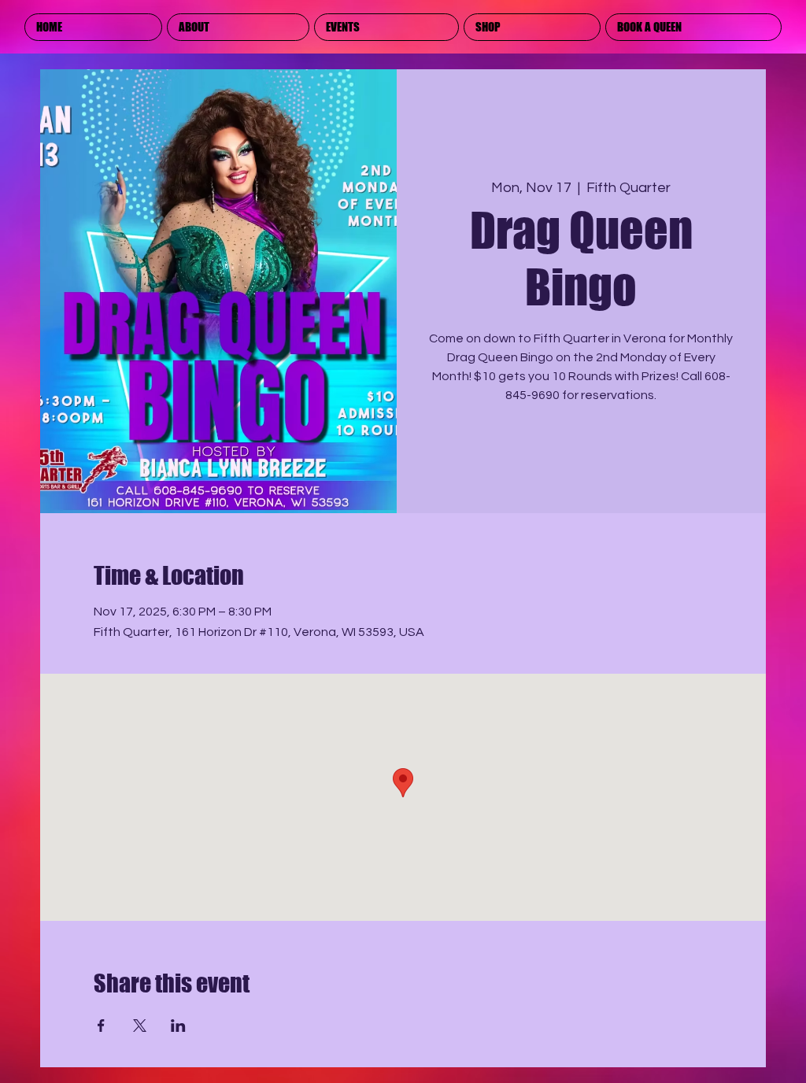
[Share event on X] (139, 1025)
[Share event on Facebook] (101, 1025)
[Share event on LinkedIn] (178, 1025)
